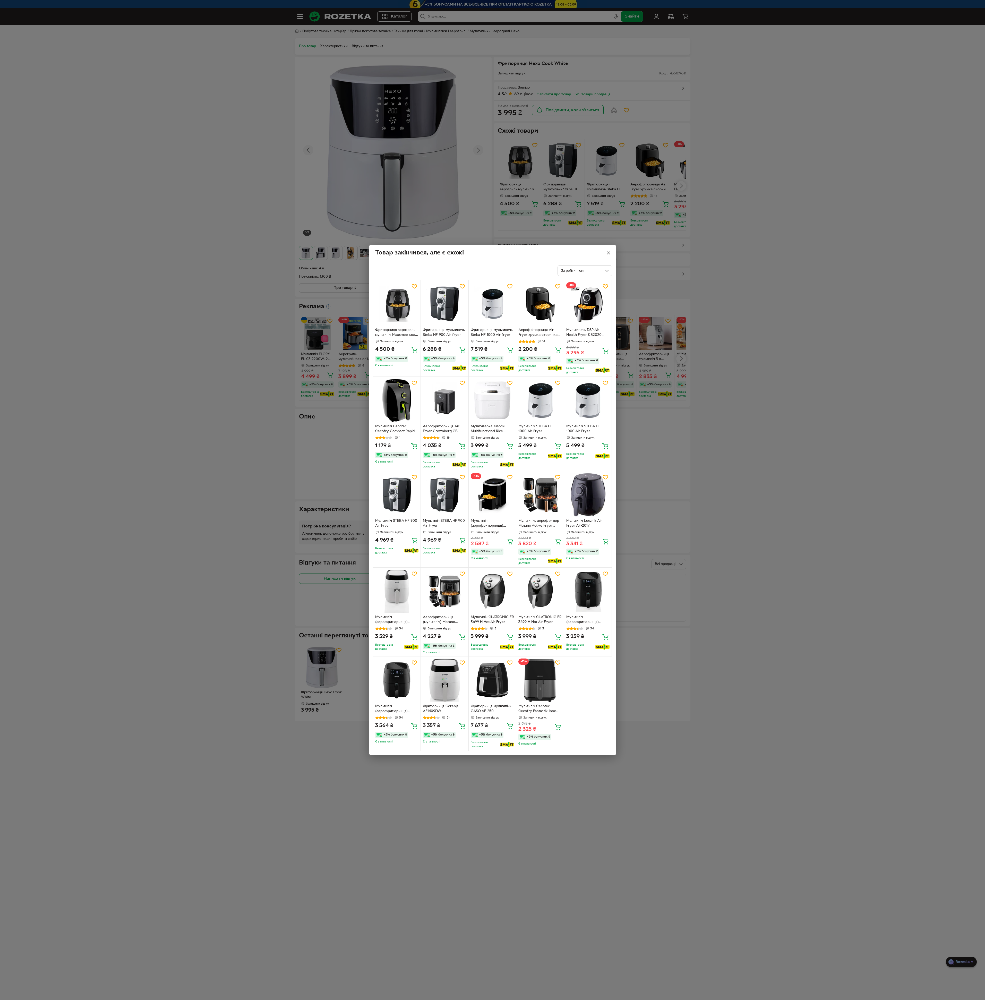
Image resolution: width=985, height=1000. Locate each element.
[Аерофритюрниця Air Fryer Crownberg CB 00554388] (444, 400)
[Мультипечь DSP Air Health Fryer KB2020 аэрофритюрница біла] (588, 304)
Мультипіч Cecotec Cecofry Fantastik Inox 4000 (537, 709)
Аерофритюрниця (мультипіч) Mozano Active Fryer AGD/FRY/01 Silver (444, 620)
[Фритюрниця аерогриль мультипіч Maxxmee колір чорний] (397, 304)
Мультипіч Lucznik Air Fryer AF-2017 (584, 523)
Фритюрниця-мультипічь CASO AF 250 (491, 709)
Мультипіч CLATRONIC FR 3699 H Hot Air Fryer (492, 620)
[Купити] (414, 349)
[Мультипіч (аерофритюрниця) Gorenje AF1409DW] (397, 591)
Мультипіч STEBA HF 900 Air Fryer (396, 523)
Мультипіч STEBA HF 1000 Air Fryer (535, 429)
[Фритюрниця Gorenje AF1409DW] (444, 680)
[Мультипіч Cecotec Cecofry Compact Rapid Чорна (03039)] (397, 400)
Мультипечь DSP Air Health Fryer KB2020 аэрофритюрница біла (585, 333)
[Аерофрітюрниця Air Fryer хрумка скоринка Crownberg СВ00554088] (540, 304)
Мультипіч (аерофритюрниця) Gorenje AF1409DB (582, 620)
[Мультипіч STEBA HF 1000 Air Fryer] (540, 400)
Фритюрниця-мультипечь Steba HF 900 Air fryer (444, 332)
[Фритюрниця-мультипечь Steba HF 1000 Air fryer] (492, 304)
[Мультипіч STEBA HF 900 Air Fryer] (397, 495)
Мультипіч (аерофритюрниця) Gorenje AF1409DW (391, 620)
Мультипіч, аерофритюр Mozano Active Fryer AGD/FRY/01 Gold (538, 523)
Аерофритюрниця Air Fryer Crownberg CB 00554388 (441, 429)
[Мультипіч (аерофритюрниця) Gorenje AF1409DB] (588, 591)
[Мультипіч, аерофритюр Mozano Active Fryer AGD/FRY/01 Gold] (540, 495)
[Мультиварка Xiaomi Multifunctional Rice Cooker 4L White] (492, 400)
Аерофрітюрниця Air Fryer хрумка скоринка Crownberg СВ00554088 (539, 333)
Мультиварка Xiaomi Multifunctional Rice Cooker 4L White (487, 429)
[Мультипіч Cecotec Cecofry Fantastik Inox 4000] (540, 680)
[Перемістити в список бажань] (414, 286)
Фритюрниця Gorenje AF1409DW (441, 709)
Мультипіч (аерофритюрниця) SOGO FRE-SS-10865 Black (488, 523)
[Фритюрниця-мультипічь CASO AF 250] (492, 680)
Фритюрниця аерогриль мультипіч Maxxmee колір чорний (396, 333)
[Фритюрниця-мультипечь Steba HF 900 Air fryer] (444, 304)
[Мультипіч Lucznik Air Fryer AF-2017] (588, 495)
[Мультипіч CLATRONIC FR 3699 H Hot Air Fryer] (492, 591)
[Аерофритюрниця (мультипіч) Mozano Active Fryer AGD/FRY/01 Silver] (444, 591)
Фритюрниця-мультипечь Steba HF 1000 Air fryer (491, 332)
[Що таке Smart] (459, 368)
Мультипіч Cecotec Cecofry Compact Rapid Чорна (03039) (395, 429)
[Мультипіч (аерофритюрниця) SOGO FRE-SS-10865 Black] (492, 495)
